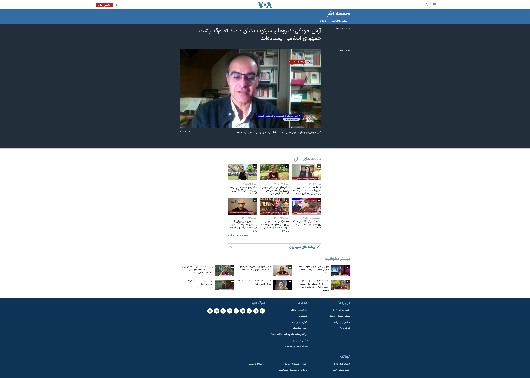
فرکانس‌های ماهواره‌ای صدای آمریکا (289, 334)
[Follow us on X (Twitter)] (249, 310)
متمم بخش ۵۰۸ (341, 310)
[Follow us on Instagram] (236, 310)
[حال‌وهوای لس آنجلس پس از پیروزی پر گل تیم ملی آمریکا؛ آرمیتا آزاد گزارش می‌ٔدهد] (274, 172)
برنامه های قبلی (339, 21)
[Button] (345, 51)
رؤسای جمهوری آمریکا (295, 364)
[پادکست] (216, 310)
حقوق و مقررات (342, 322)
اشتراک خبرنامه (300, 322)
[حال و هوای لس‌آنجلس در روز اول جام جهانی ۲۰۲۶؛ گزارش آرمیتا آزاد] (242, 172)
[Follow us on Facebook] (262, 310)
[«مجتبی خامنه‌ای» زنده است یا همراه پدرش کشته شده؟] (282, 285)
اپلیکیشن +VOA (299, 310)
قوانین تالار (344, 328)
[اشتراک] (210, 310)
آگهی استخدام (300, 328)
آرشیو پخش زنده (341, 370)
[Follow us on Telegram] (255, 310)
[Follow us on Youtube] (242, 310)
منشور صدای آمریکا (340, 316)
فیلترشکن (303, 316)
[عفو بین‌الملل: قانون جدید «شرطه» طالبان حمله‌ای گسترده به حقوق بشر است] (340, 270)
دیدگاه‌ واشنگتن (255, 364)
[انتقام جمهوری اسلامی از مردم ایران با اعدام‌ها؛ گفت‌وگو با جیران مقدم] (282, 270)
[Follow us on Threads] (229, 310)
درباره (323, 21)
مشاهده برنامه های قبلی (238, 235)
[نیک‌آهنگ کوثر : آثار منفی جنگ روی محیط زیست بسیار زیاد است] (306, 206)
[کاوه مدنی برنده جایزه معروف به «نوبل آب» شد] (224, 285)
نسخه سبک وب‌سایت (296, 346)
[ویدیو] (117, 5)
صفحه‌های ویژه (342, 364)
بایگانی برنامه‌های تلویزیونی (292, 370)
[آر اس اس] (223, 310)
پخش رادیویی (300, 340)
